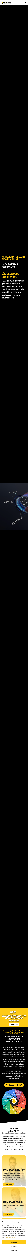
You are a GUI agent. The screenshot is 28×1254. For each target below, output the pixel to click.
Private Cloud (13, 1066)
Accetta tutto (14, 1242)
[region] (14, 1236)
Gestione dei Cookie (10, 1237)
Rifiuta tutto (14, 1250)
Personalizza (14, 1246)
